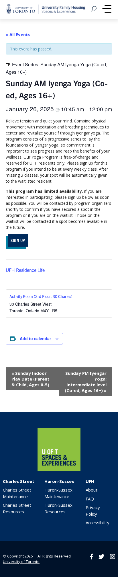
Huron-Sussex (59, 481)
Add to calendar (35, 338)
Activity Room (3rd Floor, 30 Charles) (40, 296)
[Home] (59, 469)
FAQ (90, 499)
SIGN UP (18, 240)
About (91, 490)
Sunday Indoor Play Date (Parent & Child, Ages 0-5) (30, 378)
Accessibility (97, 522)
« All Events (18, 34)
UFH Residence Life (25, 270)
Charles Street (18, 481)
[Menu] (106, 9)
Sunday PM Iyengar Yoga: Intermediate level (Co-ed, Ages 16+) (86, 381)
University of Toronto (21, 561)
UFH (90, 481)
